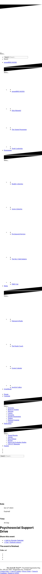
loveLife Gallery (17, 387)
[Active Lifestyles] (27, 207)
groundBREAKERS (10, 62)
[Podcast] (27, 319)
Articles (10, 437)
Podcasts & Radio (17, 321)
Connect (10, 422)
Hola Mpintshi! (16, 110)
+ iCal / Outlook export (12, 542)
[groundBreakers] (27, 90)
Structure (10, 411)
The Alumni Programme (19, 129)
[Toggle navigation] (1, 52)
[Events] (27, 366)
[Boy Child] (27, 257)
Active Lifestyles (17, 209)
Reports (10, 440)
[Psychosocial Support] (27, 232)
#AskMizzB (7, 389)
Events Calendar (17, 368)
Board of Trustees (13, 409)
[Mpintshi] (27, 109)
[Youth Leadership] (27, 147)
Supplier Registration (14, 416)
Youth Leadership (17, 148)
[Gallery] (27, 385)
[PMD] (27, 282)
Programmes (8, 150)
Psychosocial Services (18, 234)
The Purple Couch (17, 346)
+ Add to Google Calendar (14, 540)
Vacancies (11, 415)
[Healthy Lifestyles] (27, 182)
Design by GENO (13, 573)
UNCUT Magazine (14, 444)
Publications (7, 423)
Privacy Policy (26, 571)
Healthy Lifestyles (17, 184)
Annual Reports (13, 435)
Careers (10, 413)
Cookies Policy (4, 571)
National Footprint (13, 420)
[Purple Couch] (27, 344)
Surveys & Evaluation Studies (17, 442)
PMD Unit (15, 284)
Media (6, 286)
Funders (6, 446)
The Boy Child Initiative (19, 259)
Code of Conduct (15, 571)
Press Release (12, 439)
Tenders (10, 418)
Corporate (7, 396)
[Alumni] (27, 128)
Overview (11, 408)
